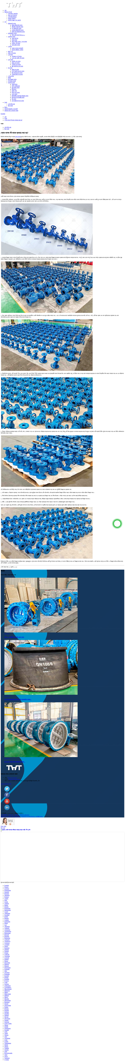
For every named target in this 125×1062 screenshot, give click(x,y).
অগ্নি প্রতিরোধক (16, 86)
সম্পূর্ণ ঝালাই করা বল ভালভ (18, 71)
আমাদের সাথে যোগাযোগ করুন (11, 110)
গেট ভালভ (10, 55)
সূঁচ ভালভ (14, 99)
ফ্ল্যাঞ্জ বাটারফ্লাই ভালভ (17, 25)
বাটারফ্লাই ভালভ (12, 23)
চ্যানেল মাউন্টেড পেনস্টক (17, 50)
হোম (5, 10)
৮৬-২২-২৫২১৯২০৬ (12, 777)
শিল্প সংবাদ (10, 105)
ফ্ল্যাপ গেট (10, 51)
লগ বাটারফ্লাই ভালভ (16, 28)
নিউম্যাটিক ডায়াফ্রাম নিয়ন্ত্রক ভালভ (20, 96)
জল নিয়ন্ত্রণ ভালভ (12, 79)
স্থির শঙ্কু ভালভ (16, 92)
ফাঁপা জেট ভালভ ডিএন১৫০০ (18, 35)
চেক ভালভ (10, 59)
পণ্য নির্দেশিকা (4, 815)
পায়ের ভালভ (14, 84)
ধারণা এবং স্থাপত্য (12, 15)
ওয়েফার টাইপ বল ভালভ (17, 74)
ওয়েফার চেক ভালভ (16, 64)
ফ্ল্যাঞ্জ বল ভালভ (15, 69)
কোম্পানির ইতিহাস (12, 17)
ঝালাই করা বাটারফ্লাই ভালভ (18, 32)
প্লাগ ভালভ (14, 94)
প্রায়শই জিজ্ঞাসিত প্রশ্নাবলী (11, 109)
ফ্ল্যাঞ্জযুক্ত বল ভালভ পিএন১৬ (28, 816)
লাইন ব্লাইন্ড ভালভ (16, 816)
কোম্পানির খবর (11, 104)
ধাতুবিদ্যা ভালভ (11, 36)
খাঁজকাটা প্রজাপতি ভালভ (17, 27)
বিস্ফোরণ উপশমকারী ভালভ (18, 97)
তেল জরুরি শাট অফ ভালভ (18, 101)
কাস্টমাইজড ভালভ (12, 33)
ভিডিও (5, 107)
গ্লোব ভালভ (11, 76)
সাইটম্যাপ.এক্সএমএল (24, 815)
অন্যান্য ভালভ (11, 82)
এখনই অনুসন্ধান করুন (6, 784)
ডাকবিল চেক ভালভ (16, 61)
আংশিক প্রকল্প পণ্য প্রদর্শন (14, 20)
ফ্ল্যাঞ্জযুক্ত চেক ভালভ (6, 816)
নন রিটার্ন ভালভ (39, 816)
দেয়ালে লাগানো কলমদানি (17, 48)
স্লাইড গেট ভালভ (16, 43)
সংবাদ (5, 102)
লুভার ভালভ (14, 40)
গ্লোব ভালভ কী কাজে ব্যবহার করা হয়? (13, 120)
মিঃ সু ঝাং (3, 828)
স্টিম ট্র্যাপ (14, 89)
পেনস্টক (10, 46)
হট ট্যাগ (16, 815)
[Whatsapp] (117, 523)
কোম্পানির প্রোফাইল (13, 13)
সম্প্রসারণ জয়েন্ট (12, 81)
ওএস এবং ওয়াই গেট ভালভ (18, 58)
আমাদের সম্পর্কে (8, 12)
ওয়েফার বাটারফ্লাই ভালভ (18, 30)
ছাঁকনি (9, 78)
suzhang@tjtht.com (14, 779)
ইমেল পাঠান (3, 826)
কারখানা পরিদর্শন (11, 18)
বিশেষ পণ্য (10, 815)
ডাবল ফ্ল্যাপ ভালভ (16, 45)
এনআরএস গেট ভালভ (17, 56)
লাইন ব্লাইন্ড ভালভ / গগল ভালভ (19, 41)
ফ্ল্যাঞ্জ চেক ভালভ (16, 63)
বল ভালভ (10, 68)
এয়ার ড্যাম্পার (15, 38)
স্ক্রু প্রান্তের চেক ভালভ (17, 66)
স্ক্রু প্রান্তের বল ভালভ (17, 73)
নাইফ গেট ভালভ (12, 53)
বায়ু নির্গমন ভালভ (15, 87)
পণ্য (5, 22)
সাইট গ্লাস (14, 91)
